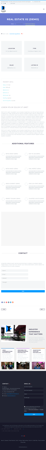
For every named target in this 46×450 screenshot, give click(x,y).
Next (42, 309)
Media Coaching (25, 440)
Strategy (39, 10)
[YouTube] (5, 3)
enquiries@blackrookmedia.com (13, 393)
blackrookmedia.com (11, 395)
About (8, 10)
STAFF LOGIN (13, 3)
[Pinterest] (6, 302)
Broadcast (15, 10)
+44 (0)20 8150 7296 (37, 1)
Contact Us (30, 440)
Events (33, 10)
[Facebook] (2, 3)
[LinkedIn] (10, 302)
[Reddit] (12, 302)
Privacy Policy (23, 442)
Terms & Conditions (41, 440)
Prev (4, 309)
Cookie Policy (35, 440)
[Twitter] (3, 3)
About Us (2, 440)
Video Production (25, 10)
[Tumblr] (8, 302)
